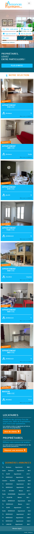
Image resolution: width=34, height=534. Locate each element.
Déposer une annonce (14, 450)
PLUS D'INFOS (17, 66)
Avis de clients (10, 432)
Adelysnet (30, 532)
